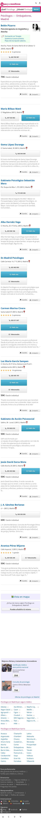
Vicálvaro (30, 758)
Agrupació (4, 712)
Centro (3, 761)
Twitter (24, 809)
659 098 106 (11, 231)
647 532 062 (11, 118)
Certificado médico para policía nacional (20, 666)
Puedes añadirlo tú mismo (20, 609)
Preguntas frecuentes (8, 786)
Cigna (16, 712)
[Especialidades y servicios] (21, 817)
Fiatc (15, 721)
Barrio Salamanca (6, 750)
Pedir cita (15, 64)
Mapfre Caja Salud (32, 707)
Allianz (3, 715)
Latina (29, 733)
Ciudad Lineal (19, 742)
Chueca (16, 739)
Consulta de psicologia (21, 682)
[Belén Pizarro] (36, 31)
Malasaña (30, 736)
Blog (4, 809)
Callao (3, 753)
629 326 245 (11, 558)
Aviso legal (4, 795)
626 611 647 (15, 320)
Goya (16, 756)
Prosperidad (31, 745)
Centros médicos (6, 782)
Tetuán (29, 750)
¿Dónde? (20, 9)
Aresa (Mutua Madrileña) (6, 721)
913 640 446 (21, 193)
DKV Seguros (19, 718)
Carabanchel (5, 756)
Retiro (29, 747)
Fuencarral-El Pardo (19, 753)
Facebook (13, 809)
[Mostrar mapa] (15, 817)
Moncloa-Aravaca (32, 739)
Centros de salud (6, 784)
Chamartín (18, 733)
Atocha (3, 745)
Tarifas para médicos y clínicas (11, 774)
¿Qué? (3, 9)
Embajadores (19, 747)
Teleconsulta (15, 71)
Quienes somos (6, 793)
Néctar (29, 712)
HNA (15, 723)
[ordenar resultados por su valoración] (3, 817)
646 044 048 (21, 154)
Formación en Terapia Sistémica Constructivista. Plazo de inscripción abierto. (15, 38)
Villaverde (30, 761)
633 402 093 (15, 267)
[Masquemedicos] (10, 3)
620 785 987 (15, 57)
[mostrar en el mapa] (12, 49)
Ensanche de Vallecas (19, 750)
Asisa (3, 723)
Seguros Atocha (32, 721)
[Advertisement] (20, 635)
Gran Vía (17, 758)
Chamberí (17, 736)
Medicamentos (21, 784)
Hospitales (20, 782)
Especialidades (5, 780)
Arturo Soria (5, 742)
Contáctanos (19, 793)
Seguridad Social (32, 718)
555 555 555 (21, 514)
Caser (16, 710)
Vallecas (30, 756)
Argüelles (4, 739)
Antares (4, 718)
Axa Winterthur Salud (19, 707)
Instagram (7, 812)
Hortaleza (17, 761)
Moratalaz (30, 742)
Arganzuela (5, 736)
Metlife (29, 710)
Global (27, 803)
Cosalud (17, 715)
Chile (5, 801)
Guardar (24, 94)
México (5, 803)
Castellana (5, 758)
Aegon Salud (5, 710)
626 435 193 (15, 375)
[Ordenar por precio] (9, 817)
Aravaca (4, 733)
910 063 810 (11, 428)
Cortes (16, 745)
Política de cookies (18, 795)
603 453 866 (11, 471)
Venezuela (16, 803)
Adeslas (4, 707)
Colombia (14, 801)
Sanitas (29, 715)
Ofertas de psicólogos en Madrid (27, 697)
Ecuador (26, 801)
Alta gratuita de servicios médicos (13, 771)
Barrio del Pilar (6, 747)
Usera (29, 753)
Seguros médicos (20, 780)
